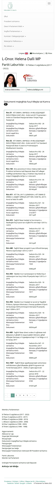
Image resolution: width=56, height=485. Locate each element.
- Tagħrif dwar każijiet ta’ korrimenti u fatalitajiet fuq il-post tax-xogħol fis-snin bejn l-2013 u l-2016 (26, 222)
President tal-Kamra (11, 21)
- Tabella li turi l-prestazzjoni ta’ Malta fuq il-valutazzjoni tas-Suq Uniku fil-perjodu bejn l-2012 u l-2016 (26, 276)
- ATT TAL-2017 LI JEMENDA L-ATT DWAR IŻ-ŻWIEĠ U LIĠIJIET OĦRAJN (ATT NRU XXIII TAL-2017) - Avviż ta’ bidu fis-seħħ (26, 197)
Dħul (6, 16)
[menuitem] (28, 16)
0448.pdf (32, 269)
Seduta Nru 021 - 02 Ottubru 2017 (36, 204)
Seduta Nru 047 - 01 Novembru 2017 (36, 344)
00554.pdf (33, 327)
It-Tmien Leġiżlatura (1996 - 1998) (14, 426)
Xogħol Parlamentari (12, 31)
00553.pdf (33, 297)
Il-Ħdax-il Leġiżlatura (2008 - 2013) (15, 419)
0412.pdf (32, 243)
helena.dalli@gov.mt (35, 89)
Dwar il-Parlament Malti (13, 26)
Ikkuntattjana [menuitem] (37, 53)
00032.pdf (33, 163)
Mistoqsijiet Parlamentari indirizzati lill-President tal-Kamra (24, 451)
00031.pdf (33, 135)
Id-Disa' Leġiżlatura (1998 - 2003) (14, 424)
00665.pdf (33, 358)
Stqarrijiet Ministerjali (10, 436)
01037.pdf (33, 386)
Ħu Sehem (8, 46)
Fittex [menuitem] (49, 53)
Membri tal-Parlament (10, 458)
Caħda (22, 481)
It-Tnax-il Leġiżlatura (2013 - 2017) (14, 417)
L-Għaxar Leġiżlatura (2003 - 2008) (15, 422)
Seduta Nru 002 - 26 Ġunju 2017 (36, 124)
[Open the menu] (49, 3)
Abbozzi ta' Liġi (8, 434)
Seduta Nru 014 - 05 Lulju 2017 (36, 181)
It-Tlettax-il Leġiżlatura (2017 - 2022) (15, 414)
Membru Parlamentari (10, 409)
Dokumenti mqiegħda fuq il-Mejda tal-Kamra (19, 441)
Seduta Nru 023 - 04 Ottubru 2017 (36, 255)
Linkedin (29, 483)
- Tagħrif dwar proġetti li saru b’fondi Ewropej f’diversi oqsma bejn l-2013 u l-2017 (27, 249)
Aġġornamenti (7, 431)
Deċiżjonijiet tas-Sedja (10, 448)
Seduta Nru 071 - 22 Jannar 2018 (36, 372)
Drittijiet (15, 481)
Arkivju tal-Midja (10, 466)
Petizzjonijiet (7, 443)
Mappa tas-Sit (30, 481)
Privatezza (7, 481)
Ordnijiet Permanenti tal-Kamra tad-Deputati (19, 463)
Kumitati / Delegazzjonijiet (14, 36)
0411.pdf (32, 215)
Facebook (10, 483)
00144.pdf (33, 189)
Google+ (22, 483)
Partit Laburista (13, 64)
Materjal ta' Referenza (12, 41)
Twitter (16, 483)
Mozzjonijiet (6, 438)
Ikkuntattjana (40, 481)
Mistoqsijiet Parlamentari (11, 446)
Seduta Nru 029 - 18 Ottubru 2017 (36, 283)
